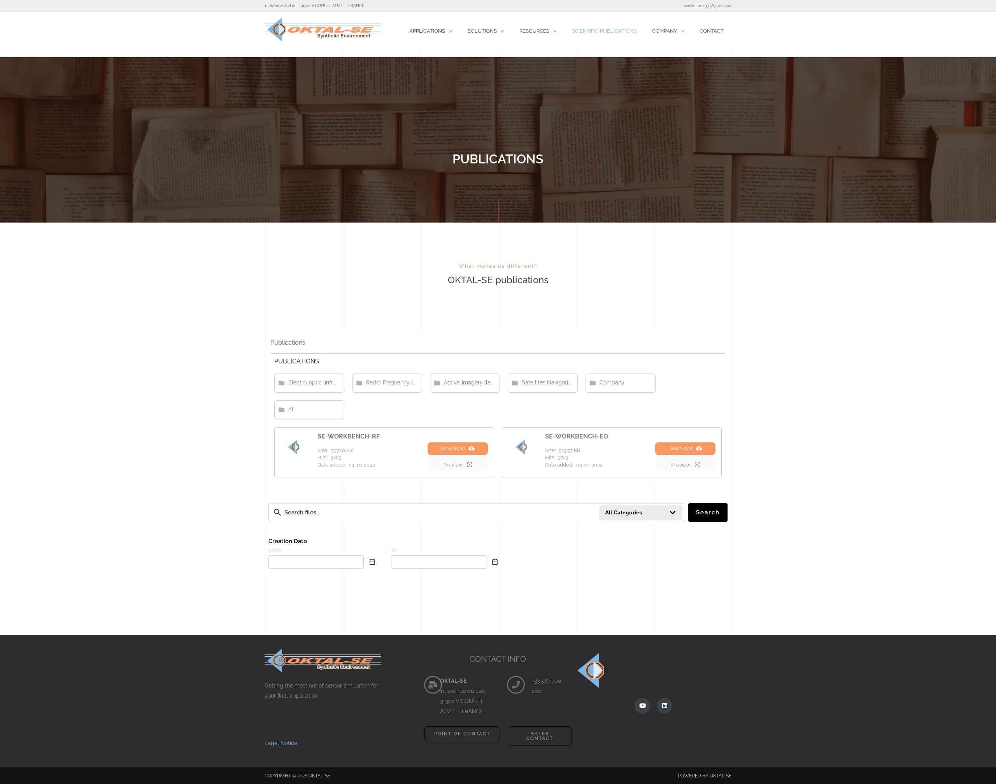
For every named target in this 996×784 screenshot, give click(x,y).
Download (453, 448)
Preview (454, 465)
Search (708, 512)
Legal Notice (281, 743)
